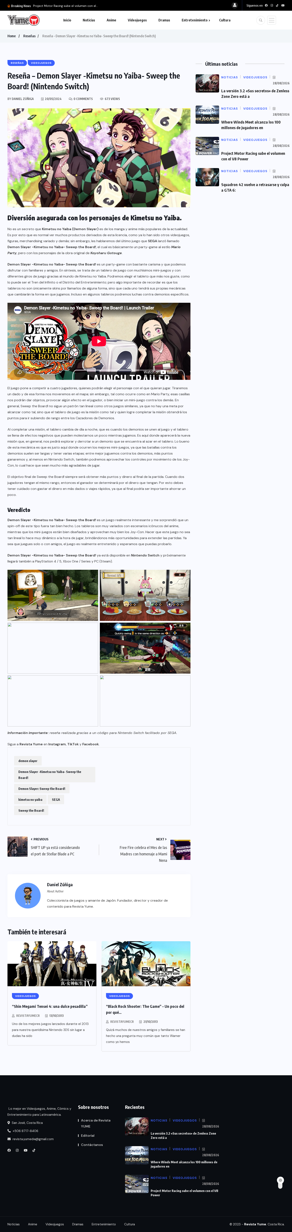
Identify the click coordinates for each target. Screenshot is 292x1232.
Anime (111, 20)
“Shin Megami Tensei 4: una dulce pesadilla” (50, 1006)
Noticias (89, 20)
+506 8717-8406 (25, 1131)
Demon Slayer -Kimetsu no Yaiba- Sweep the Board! (49, 775)
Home (11, 36)
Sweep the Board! (31, 810)
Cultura (224, 20)
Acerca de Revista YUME (96, 1123)
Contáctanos (92, 1145)
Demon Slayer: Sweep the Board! (41, 789)
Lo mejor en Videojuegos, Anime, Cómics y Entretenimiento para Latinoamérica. (39, 1112)
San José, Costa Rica (27, 1123)
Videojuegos (137, 20)
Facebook (90, 744)
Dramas (164, 20)
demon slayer (27, 761)
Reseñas (29, 36)
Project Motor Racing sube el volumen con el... (65, 6)
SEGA (56, 799)
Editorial (87, 1135)
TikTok (73, 744)
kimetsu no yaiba (30, 799)
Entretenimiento (195, 20)
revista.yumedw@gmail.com (33, 1139)
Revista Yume (31, 744)
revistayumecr (28, 1015)
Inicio (67, 20)
